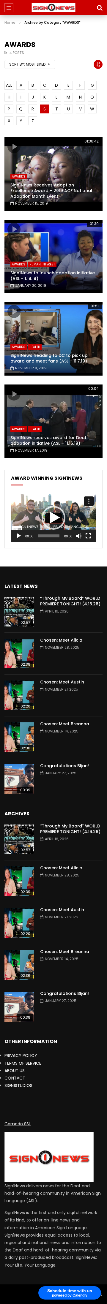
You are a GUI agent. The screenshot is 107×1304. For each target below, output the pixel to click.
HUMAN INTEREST (42, 264)
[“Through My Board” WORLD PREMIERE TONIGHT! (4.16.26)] (19, 611)
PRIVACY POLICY (20, 1055)
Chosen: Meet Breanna (64, 724)
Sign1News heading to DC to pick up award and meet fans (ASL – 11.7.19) (49, 358)
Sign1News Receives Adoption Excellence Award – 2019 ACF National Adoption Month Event (51, 190)
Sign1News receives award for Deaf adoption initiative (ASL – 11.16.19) (48, 440)
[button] (53, 518)
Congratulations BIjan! (64, 766)
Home (9, 22)
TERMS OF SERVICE (22, 1063)
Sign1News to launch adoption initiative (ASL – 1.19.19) (52, 275)
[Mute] (79, 536)
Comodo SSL (17, 1124)
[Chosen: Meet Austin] (19, 695)
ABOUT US (14, 1071)
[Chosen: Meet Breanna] (19, 737)
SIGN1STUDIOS (18, 1085)
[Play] (19, 536)
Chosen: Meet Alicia (61, 640)
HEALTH (34, 347)
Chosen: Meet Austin (62, 682)
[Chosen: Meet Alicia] (19, 653)
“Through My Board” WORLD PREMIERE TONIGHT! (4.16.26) (70, 601)
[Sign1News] (53, 7)
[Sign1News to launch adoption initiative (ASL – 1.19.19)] (53, 256)
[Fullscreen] (88, 536)
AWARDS (18, 176)
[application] (53, 518)
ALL (9, 85)
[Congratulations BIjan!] (19, 779)
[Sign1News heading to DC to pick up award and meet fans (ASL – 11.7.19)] (53, 339)
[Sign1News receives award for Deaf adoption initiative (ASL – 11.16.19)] (53, 421)
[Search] (99, 7)
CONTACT (14, 1078)
